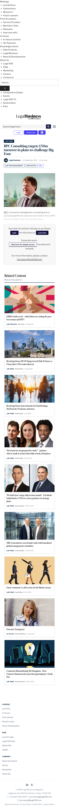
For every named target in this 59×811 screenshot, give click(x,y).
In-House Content (12, 39)
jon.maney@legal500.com (29, 259)
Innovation (31, 166)
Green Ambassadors (11, 726)
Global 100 (6, 745)
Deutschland (9, 103)
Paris (5, 106)
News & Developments (14, 56)
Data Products (10, 50)
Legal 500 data (8, 741)
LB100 (5, 750)
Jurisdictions (9, 5)
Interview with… (11, 32)
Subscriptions (49, 804)
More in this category (13, 279)
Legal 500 (8, 63)
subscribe (42, 233)
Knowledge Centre (9, 46)
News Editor (19, 369)
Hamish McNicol (20, 634)
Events (6, 96)
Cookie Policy (37, 804)
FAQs (5, 67)
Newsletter (7, 769)
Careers (7, 74)
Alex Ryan (21, 324)
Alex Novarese (20, 682)
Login (18, 132)
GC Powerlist (9, 43)
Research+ (8, 12)
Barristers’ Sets (10, 25)
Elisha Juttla (19, 458)
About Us (4, 60)
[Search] (5, 88)
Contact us (8, 77)
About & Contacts (9, 761)
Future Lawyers (10, 15)
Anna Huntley (19, 506)
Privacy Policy (25, 804)
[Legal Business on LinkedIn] (27, 785)
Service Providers (11, 22)
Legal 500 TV (9, 99)
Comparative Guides (13, 92)
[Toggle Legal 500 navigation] (42, 132)
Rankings (4, 1)
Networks (8, 29)
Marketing (8, 70)
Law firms (9, 141)
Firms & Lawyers (8, 19)
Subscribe (30, 132)
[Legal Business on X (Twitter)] (32, 785)
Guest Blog (19, 592)
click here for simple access (23, 244)
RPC (40, 166)
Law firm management (14, 166)
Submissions (9, 8)
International (7, 717)
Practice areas (8, 721)
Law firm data (11, 324)
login (14, 233)
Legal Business (10, 53)
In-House (4, 36)
